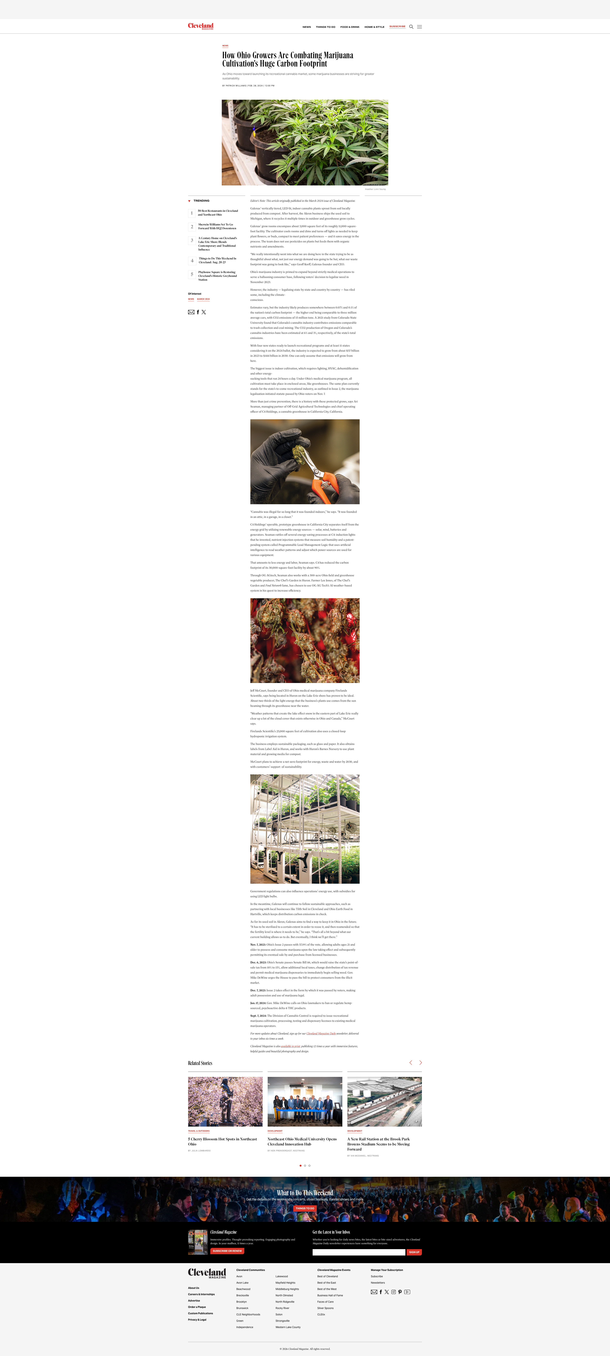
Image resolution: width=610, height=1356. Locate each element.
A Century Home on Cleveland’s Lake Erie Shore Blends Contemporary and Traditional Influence (217, 244)
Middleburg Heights (287, 1289)
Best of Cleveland (327, 1276)
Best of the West (327, 1289)
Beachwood (243, 1289)
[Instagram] (393, 1292)
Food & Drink (349, 27)
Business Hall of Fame (330, 1295)
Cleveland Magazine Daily (321, 1033)
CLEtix (321, 1314)
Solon (279, 1314)
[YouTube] (407, 1292)
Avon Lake (242, 1282)
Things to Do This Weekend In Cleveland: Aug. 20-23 (217, 260)
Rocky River (282, 1308)
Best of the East (326, 1282)
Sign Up (414, 1252)
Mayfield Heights (285, 1282)
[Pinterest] (400, 1292)
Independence (244, 1327)
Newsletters (378, 1282)
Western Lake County (288, 1327)
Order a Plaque (197, 1307)
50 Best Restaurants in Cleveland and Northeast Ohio (218, 213)
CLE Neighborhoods (248, 1314)
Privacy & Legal (197, 1319)
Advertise (194, 1300)
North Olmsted (284, 1295)
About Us (193, 1288)
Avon (239, 1276)
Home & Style (374, 27)
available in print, (291, 1046)
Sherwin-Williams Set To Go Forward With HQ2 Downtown (217, 226)
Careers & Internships (201, 1294)
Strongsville (283, 1321)
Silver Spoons (325, 1308)
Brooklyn (241, 1301)
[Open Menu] (419, 27)
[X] (387, 1292)
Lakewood (282, 1276)
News (307, 27)
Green (239, 1321)
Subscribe (398, 26)
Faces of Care (325, 1301)
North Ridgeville (285, 1301)
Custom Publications (200, 1313)
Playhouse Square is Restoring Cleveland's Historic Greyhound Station (217, 276)
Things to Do (325, 27)
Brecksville (242, 1295)
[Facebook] (381, 1292)
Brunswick (242, 1308)
